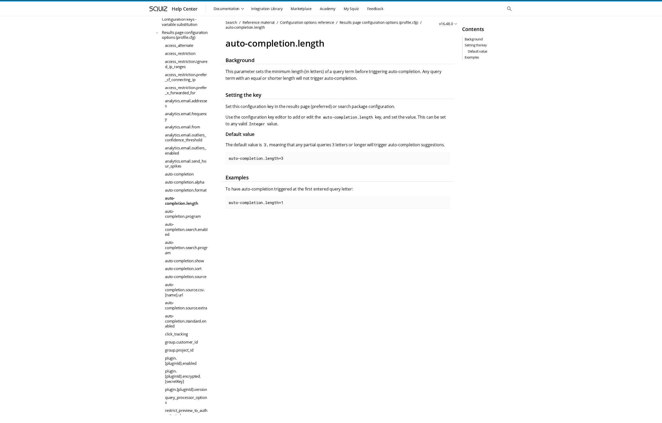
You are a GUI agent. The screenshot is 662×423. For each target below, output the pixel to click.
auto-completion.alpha (184, 182)
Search (231, 22)
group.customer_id (181, 342)
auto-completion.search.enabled (186, 229)
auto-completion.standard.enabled (185, 321)
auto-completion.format (186, 190)
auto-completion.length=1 (256, 202)
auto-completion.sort (183, 268)
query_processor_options (186, 400)
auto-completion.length (181, 200)
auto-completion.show (184, 260)
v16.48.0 (446, 23)
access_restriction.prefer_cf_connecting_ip (186, 77)
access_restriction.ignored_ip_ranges (186, 64)
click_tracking (176, 334)
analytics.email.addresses (186, 103)
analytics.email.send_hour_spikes (185, 163)
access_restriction (180, 53)
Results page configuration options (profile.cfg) (185, 35)
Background (474, 39)
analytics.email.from (182, 126)
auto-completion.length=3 (256, 158)
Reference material (259, 22)
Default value (477, 51)
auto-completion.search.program (186, 247)
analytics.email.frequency (186, 116)
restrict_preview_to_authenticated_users (186, 413)
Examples (472, 57)
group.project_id (179, 350)
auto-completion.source (185, 276)
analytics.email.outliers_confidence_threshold (185, 137)
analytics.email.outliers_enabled (185, 150)
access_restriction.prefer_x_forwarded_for (186, 90)
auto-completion (179, 174)
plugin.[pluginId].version (186, 389)
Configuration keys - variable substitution (179, 22)
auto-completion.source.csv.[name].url (185, 289)
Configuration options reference (307, 22)
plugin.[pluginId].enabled (180, 360)
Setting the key (476, 45)
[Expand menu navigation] (157, 32)
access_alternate (179, 45)
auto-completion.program (183, 214)
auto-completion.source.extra (186, 305)
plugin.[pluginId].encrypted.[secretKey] (183, 376)
